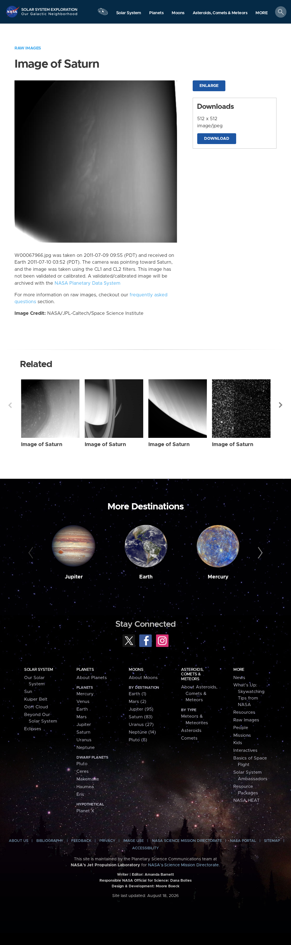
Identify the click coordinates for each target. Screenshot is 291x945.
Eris (80, 794)
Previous (10, 405)
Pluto (82, 764)
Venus (83, 702)
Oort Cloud (36, 707)
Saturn (83, 732)
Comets (189, 738)
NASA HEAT (246, 800)
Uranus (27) (141, 725)
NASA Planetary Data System (87, 283)
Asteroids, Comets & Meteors (192, 674)
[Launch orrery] (103, 13)
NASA (13, 11)
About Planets (91, 678)
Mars (81, 717)
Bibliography (49, 841)
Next (281, 405)
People (240, 728)
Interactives (245, 750)
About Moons (143, 678)
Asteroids (191, 730)
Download (216, 139)
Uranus (84, 740)
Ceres (82, 771)
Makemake (87, 779)
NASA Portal (243, 841)
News (239, 678)
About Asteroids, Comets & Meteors (199, 693)
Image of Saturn (41, 444)
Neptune (85, 748)
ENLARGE (209, 86)
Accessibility (145, 848)
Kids (237, 743)
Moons (136, 670)
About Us (18, 841)
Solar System (38, 670)
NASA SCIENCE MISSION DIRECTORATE (187, 841)
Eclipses (32, 729)
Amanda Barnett (159, 875)
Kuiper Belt (35, 699)
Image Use (133, 841)
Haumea (85, 787)
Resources (244, 712)
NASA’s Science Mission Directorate (183, 865)
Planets (85, 670)
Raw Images (27, 48)
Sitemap (272, 841)
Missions (242, 735)
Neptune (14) (142, 732)
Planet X (85, 811)
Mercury (218, 577)
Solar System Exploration (49, 8)
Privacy (107, 841)
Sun (28, 692)
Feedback (81, 841)
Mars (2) (137, 702)
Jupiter (74, 577)
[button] (261, 13)
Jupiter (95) (141, 709)
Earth (146, 577)
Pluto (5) (138, 740)
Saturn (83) (141, 717)
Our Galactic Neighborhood (49, 16)
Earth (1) (137, 694)
